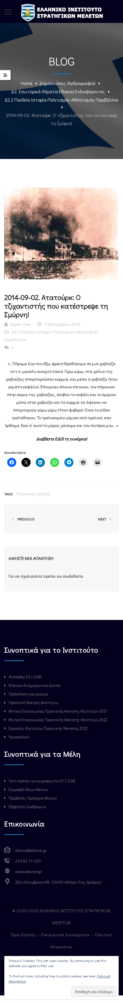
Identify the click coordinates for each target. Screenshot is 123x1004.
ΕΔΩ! (59, 439)
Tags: (8, 493)
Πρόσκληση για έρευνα (28, 694)
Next (102, 518)
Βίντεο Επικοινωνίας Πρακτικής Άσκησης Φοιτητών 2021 (58, 711)
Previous (25, 518)
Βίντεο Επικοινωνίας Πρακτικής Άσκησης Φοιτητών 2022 (58, 719)
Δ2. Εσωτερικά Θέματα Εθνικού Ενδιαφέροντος (58, 91)
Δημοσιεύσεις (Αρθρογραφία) (67, 83)
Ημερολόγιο (19, 736)
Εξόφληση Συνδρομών (27, 806)
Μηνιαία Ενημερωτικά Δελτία (35, 685)
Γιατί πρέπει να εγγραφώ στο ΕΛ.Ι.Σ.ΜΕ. (42, 781)
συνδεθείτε (72, 576)
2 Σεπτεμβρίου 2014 (62, 324)
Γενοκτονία (25, 493)
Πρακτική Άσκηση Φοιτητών (34, 702)
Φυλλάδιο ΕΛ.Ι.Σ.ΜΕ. (25, 676)
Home (26, 83)
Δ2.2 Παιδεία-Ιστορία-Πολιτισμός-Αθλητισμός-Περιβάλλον (61, 100)
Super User (20, 324)
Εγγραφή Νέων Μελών (28, 789)
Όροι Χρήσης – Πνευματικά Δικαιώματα (51, 934)
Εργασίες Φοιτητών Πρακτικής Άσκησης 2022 (48, 728)
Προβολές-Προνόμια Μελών (33, 798)
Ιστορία (43, 493)
